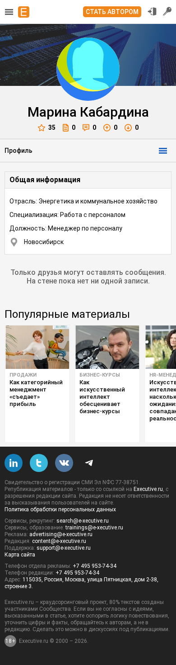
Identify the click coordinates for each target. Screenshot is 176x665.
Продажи (23, 375)
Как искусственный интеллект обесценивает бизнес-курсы (102, 397)
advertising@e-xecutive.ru (61, 534)
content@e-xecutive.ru (59, 541)
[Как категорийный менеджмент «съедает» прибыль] (37, 347)
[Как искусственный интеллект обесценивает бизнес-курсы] (107, 347)
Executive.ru (148, 489)
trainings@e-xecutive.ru (94, 527)
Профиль (18, 150)
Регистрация (167, 11)
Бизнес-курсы (99, 375)
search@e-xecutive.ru (82, 521)
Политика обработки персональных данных (60, 509)
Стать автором (112, 11)
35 (52, 127)
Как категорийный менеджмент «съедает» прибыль (36, 393)
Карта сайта (20, 555)
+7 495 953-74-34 (94, 566)
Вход (152, 11)
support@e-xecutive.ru (64, 548)
